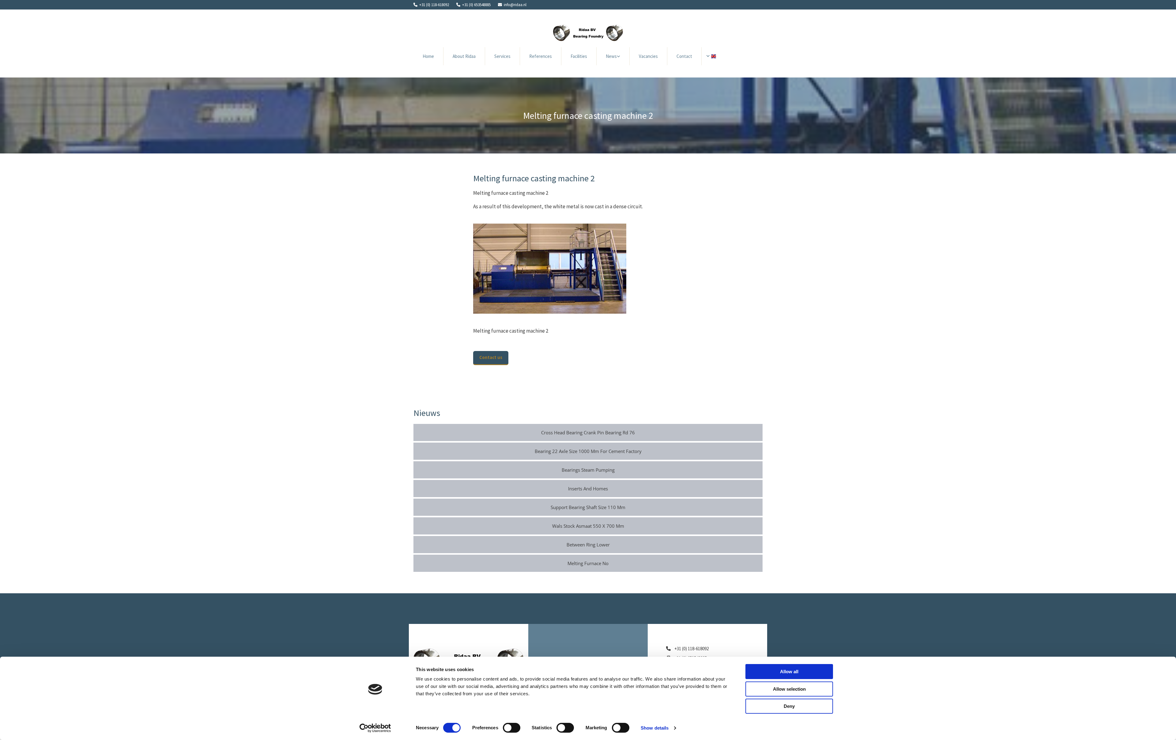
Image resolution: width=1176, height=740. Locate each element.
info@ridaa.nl (515, 4)
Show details (655, 728)
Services (502, 56)
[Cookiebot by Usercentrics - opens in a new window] (375, 728)
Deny (789, 706)
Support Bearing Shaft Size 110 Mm (588, 507)
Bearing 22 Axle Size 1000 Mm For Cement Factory (588, 451)
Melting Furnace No (588, 563)
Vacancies (648, 56)
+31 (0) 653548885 (476, 4)
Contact (684, 56)
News (611, 56)
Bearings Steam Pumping (588, 470)
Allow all (789, 671)
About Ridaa (464, 56)
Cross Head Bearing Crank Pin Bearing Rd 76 (588, 432)
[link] (613, 56)
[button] (490, 358)
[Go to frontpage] (588, 33)
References (540, 56)
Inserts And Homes (588, 488)
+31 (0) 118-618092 (434, 4)
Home (428, 56)
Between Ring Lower (588, 545)
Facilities (579, 56)
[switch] (511, 728)
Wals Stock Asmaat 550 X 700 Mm (588, 526)
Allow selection (789, 689)
